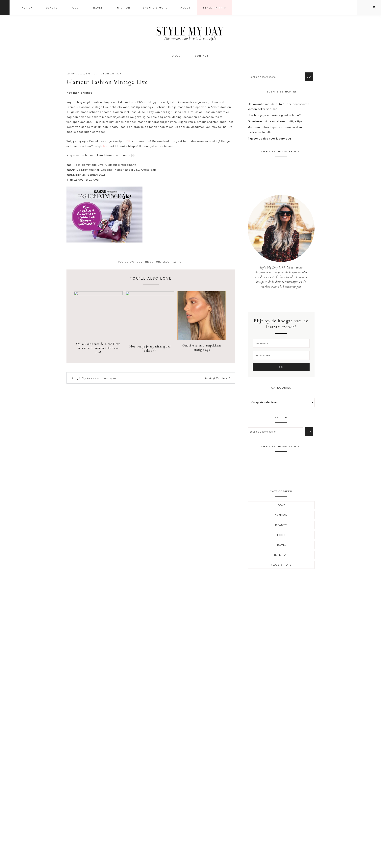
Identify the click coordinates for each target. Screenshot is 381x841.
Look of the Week (216, 378)
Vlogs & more (281, 564)
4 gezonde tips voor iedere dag (269, 138)
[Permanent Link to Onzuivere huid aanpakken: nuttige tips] (201, 339)
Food (281, 535)
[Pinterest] (284, 300)
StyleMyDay (190, 32)
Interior (281, 554)
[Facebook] (278, 300)
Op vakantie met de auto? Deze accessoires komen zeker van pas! (98, 348)
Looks (281, 505)
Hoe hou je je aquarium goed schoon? (150, 348)
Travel (281, 545)
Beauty (281, 525)
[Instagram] (281, 300)
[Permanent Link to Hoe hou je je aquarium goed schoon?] (150, 294)
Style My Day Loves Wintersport (95, 378)
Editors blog (75, 74)
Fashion (91, 74)
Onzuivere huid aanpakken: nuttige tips (201, 348)
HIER (127, 141)
